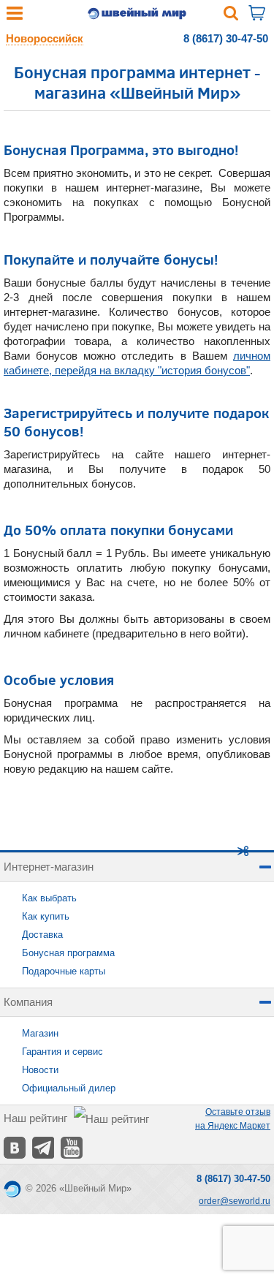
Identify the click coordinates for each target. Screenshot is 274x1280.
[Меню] (15, 16)
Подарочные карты (63, 971)
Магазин (40, 1033)
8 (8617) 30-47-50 (225, 38)
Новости (40, 1069)
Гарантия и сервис (62, 1051)
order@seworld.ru (234, 1201)
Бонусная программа (68, 952)
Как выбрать (49, 898)
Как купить (45, 916)
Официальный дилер (68, 1088)
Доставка (42, 934)
